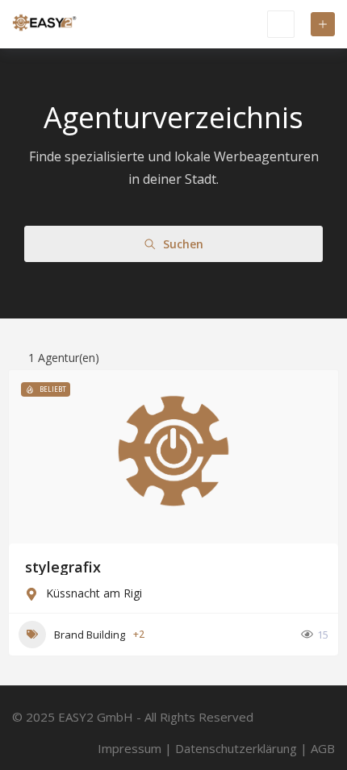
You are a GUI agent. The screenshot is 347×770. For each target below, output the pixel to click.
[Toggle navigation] (281, 24)
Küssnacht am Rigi (94, 593)
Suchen (183, 244)
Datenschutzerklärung (236, 748)
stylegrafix (63, 566)
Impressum (129, 748)
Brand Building (89, 634)
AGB (323, 748)
